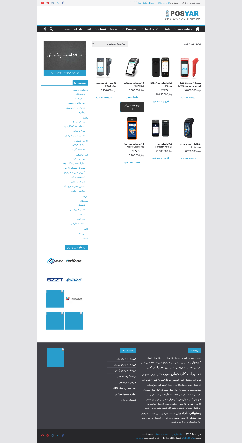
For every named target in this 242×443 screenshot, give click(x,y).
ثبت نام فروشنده (78, 182)
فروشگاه (102, 29)
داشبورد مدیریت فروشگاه (74, 186)
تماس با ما (78, 29)
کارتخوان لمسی (177, 422)
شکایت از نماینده (78, 191)
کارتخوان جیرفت (189, 422)
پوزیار (171, 418)
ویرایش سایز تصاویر (127, 382)
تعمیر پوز (190, 390)
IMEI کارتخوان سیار (194, 358)
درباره (67, 29)
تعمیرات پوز (170, 368)
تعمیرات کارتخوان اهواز (190, 380)
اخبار (89, 29)
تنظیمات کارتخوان (185, 395)
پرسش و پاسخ (79, 121)
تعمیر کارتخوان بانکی (177, 390)
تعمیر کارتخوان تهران (159, 390)
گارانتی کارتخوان (151, 29)
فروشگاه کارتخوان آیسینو (125, 370)
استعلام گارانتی (78, 145)
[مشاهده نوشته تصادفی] (44, 29)
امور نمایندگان (130, 29)
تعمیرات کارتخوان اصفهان (156, 374)
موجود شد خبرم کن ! (132, 107)
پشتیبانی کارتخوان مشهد (185, 418)
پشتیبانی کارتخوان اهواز (165, 413)
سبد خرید (81, 219)
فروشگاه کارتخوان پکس (126, 359)
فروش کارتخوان (185, 404)
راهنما (167, 29)
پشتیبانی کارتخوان (188, 413)
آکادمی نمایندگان (78, 177)
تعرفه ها (113, 29)
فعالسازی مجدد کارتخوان (167, 404)
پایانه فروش (166, 408)
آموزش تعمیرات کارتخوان (74, 172)
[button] (175, 29)
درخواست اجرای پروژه (75, 108)
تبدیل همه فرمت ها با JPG (124, 388)
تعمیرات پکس (155, 367)
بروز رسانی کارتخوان (171, 362)
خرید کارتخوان (175, 399)
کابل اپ (165, 418)
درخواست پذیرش (184, 29)
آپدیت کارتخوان (159, 358)
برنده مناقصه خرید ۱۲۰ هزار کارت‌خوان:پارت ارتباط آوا (147, 3)
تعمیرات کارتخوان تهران (164, 379)
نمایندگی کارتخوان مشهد (182, 408)
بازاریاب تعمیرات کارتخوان (74, 163)
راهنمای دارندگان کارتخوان (74, 126)
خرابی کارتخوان (191, 399)
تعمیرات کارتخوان (186, 373)
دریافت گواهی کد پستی (126, 376)
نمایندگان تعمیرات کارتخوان (74, 168)
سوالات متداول (79, 131)
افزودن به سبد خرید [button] (189, 97)
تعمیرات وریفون (184, 367)
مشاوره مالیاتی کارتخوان (75, 135)
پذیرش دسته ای (78, 98)
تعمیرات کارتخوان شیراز (177, 385)
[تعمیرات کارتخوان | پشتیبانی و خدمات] (197, 29)
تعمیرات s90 (156, 362)
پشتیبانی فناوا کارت (153, 408)
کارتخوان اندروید (154, 418)
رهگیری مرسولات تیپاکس (125, 394)
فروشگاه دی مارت (128, 400)
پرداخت (82, 214)
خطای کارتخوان (161, 400)
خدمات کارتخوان (169, 394)
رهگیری (82, 112)
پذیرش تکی (80, 94)
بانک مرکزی (186, 362)
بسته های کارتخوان (77, 223)
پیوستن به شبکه (78, 158)
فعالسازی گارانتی (78, 149)
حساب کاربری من (77, 209)
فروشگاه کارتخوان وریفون (125, 364)
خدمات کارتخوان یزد (152, 395)
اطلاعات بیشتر (132, 97)
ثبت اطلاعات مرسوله (76, 103)
